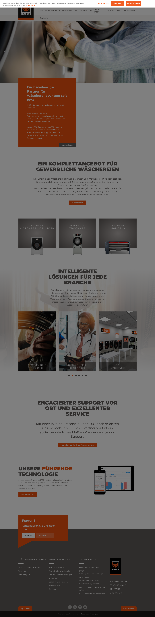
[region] (77, 4)
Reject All (117, 3)
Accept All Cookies (133, 3)
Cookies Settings (102, 3)
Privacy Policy (30, 5)
